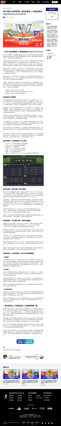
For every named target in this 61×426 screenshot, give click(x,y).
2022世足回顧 (46, 400)
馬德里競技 (17, 349)
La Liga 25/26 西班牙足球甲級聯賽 (17, 93)
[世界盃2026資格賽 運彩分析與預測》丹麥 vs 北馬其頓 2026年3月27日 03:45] (49, 374)
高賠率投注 (55, 2)
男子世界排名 (27, 1)
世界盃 (13, 1)
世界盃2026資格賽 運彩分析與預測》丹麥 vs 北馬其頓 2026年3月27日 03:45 (52, 32)
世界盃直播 (11, 400)
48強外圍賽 (19, 395)
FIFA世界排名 (46, 397)
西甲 (12, 349)
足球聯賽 (38, 395)
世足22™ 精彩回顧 (45, 1)
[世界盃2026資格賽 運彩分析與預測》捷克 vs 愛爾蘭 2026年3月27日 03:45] (11, 374)
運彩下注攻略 (39, 397)
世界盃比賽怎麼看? (47, 395)
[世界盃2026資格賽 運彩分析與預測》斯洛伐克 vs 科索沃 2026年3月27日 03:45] (30, 374)
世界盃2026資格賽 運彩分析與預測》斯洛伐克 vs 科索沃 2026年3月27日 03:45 (52, 36)
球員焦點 (30, 400)
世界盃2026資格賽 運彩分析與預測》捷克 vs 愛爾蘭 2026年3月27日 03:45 (52, 27)
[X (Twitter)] (42, 423)
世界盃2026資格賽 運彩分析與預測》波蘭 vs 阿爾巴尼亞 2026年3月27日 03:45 (52, 41)
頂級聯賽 (19, 1)
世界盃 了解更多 (30, 389)
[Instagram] (48, 423)
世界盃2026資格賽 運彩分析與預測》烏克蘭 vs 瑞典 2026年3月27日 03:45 (52, 45)
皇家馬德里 (6, 349)
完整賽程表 (11, 395)
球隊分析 (30, 397)
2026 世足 (52, 9)
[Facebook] (45, 423)
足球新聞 (33, 1)
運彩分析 (38, 1)
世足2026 (13, 422)
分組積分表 (11, 397)
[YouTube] (52, 423)
